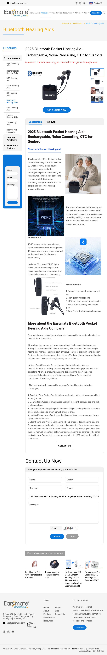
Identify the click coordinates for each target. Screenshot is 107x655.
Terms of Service (78, 649)
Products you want (37, 492)
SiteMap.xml (65, 649)
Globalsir (100, 651)
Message (33, 503)
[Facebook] (76, 3)
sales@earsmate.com (18, 3)
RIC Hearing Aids (12, 94)
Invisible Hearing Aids (12, 116)
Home (46, 607)
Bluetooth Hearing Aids (12, 101)
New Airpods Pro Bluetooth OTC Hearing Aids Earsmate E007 (92, 576)
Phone (69, 484)
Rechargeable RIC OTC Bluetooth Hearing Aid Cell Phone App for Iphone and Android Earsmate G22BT (73, 579)
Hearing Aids (13, 58)
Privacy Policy (93, 649)
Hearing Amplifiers (12, 138)
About (46, 611)
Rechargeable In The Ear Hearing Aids (52, 575)
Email (68, 475)
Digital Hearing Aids (13, 64)
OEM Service (49, 617)
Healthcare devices (12, 147)
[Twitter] (80, 3)
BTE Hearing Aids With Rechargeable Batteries (33, 575)
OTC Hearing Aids (12, 109)
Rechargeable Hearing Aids (13, 72)
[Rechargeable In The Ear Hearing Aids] (54, 564)
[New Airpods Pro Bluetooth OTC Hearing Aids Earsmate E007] (94, 564)
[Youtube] (84, 3)
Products (47, 614)
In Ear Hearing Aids (13, 86)
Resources (48, 621)
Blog (57, 611)
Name (31, 475)
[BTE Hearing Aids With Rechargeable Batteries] (34, 564)
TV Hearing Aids (11, 123)
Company (33, 484)
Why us (58, 607)
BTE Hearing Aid (12, 79)
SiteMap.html (53, 649)
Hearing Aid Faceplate (12, 131)
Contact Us (96, 13)
